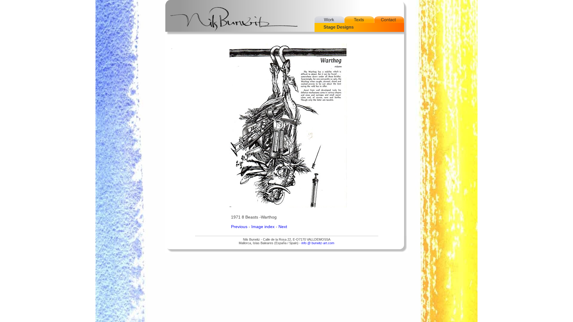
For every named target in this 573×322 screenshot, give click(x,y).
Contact (389, 19)
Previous (239, 226)
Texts (359, 19)
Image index (263, 226)
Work (329, 19)
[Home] (231, 14)
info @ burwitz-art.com (317, 243)
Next (282, 226)
